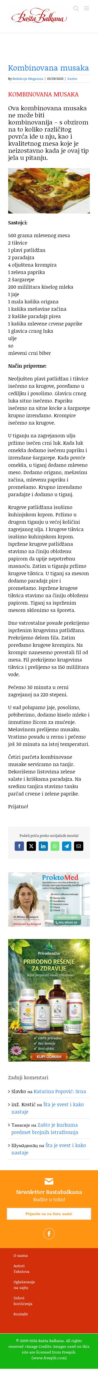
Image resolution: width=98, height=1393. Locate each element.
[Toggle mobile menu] (87, 8)
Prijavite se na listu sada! (49, 1214)
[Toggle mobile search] (76, 8)
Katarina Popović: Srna (60, 1091)
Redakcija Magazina (28, 78)
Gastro (72, 78)
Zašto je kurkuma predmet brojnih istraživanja (44, 1128)
